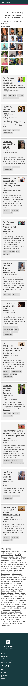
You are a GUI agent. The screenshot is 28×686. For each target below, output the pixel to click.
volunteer (14, 332)
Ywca (3, 625)
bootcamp (6, 327)
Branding (11, 557)
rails (21, 460)
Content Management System (12, 564)
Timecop (17, 617)
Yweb (8, 625)
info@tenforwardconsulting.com (9, 658)
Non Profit (9, 596)
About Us (3, 673)
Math (20, 591)
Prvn (2, 604)
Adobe (24, 551)
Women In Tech (19, 621)
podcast (5, 98)
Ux (25, 617)
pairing (17, 329)
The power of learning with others (9, 306)
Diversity (9, 570)
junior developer (8, 329)
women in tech (14, 98)
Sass (22, 606)
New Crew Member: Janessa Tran (9, 109)
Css (6, 566)
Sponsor (11, 612)
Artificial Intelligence (7, 555)
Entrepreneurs (5, 574)
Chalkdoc (12, 558)
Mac (15, 589)
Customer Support (8, 568)
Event (12, 576)
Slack (24, 608)
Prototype (20, 602)
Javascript (4, 587)
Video (8, 619)
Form (8, 577)
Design (3, 570)
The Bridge (9, 617)
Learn (11, 589)
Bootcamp (4, 557)
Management (5, 591)
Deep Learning (19, 568)
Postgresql (23, 600)
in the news (11, 251)
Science (3, 608)
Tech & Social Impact (18, 615)
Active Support (5, 551)
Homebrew (4, 583)
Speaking (4, 612)
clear (6, 23)
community (6, 210)
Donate (10, 572)
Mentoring (10, 593)
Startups (10, 613)
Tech (9, 615)
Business (23, 557)
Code (12, 560)
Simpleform (17, 608)
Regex (24, 604)
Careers (3, 678)
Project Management (9, 602)
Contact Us (4, 675)
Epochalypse (5, 576)
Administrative (16, 551)
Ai (3, 553)
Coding (18, 560)
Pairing (3, 598)
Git (13, 581)
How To (12, 583)
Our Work (3, 672)
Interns (18, 583)
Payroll (17, 598)
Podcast (8, 600)
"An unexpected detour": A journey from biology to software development (13, 348)
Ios (20, 585)
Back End (18, 555)
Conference (22, 562)
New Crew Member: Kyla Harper (9, 144)
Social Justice (16, 610)
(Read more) (21, 163)
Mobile (17, 593)
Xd (10, 623)
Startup (3, 613)
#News (24, 594)
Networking (12, 594)
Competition (13, 562)
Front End (9, 579)
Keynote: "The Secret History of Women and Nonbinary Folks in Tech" (11, 183)
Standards (18, 612)
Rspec (13, 606)
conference (6, 460)
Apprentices (8, 553)
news (4, 95)
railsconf (5, 463)
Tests (3, 617)
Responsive (6, 606)
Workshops (4, 623)
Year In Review (17, 623)
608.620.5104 (4, 656)
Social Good (6, 610)
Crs (2, 566)
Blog (2, 676)
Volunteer (4, 621)
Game (8, 581)
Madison (5, 374)
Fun (14, 579)
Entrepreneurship (17, 574)
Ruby (18, 606)
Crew (23, 564)
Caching (5, 558)
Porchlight (15, 600)
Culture (11, 566)
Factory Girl (19, 576)
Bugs (17, 557)
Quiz (7, 604)
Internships (4, 585)
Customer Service (20, 566)
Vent (4, 619)
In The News (13, 585)
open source (12, 95)
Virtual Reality (16, 619)
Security (10, 608)
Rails (11, 604)
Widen (11, 621)
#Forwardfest (15, 577)
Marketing (14, 591)
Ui (21, 617)
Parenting (10, 598)
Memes (3, 593)
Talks (15, 613)
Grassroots (18, 581)
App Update (17, 553)
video (11, 463)
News (18, 594)
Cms (7, 560)
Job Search (12, 587)
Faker (3, 577)
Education (17, 572)
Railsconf (17, 604)
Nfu (4, 596)
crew (4, 130)
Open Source (18, 596)
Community (4, 562)
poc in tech (20, 95)
